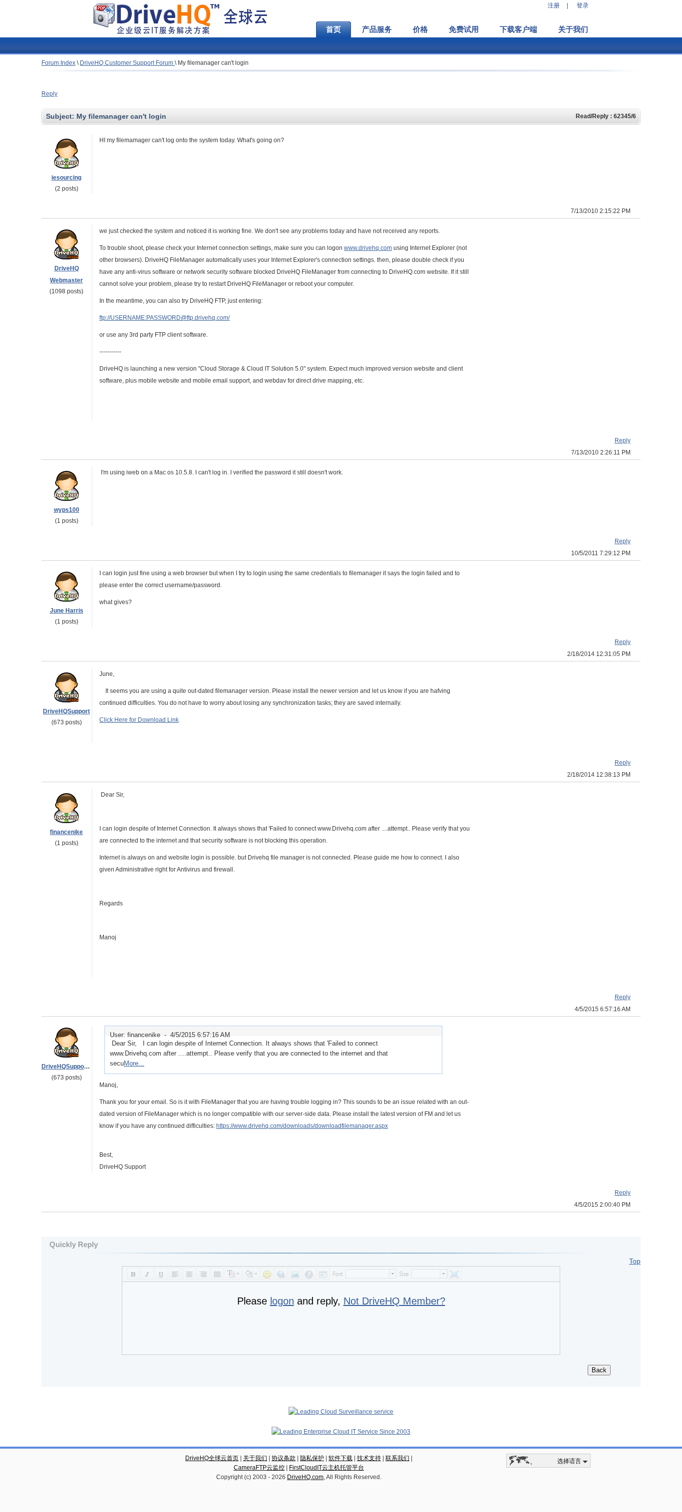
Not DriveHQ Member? (394, 1301)
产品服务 (377, 29)
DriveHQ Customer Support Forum (127, 62)
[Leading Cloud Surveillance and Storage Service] (341, 1411)
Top (635, 1261)
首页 (333, 29)
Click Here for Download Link (139, 719)
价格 (420, 29)
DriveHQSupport (66, 711)
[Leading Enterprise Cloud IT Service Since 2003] (341, 1431)
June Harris (66, 610)
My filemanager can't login (213, 62)
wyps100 (66, 509)
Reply (49, 93)
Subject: (61, 116)
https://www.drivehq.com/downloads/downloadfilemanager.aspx (302, 1125)
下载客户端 (518, 29)
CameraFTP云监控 (259, 1467)
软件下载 (340, 1458)
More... (134, 1063)
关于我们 (573, 29)
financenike (66, 832)
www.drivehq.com (368, 247)
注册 (554, 5)
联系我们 (397, 1458)
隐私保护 (312, 1458)
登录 (583, 5)
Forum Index (58, 62)
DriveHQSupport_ (66, 1066)
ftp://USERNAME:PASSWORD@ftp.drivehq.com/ (164, 317)
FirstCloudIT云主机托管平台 (326, 1467)
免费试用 (464, 29)
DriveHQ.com (305, 1477)
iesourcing (66, 177)
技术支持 (369, 1458)
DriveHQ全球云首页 (212, 1458)
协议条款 (284, 1458)
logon (282, 1301)
